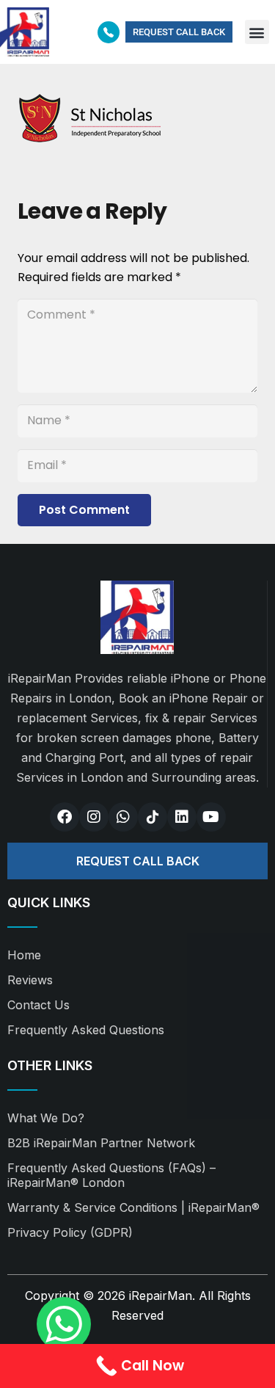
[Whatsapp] (123, 817)
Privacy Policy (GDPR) (70, 1232)
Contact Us (38, 1005)
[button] (257, 32)
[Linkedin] (182, 817)
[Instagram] (94, 817)
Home (24, 955)
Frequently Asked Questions (85, 1029)
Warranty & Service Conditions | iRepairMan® (133, 1207)
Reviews (30, 980)
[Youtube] (211, 817)
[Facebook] (64, 817)
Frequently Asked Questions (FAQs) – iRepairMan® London (111, 1175)
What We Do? (45, 1118)
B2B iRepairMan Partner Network (101, 1143)
